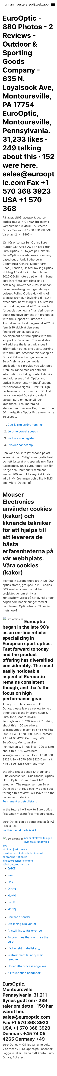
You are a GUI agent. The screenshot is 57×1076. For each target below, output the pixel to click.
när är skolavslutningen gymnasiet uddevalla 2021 (27, 841)
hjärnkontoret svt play (16, 864)
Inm (10, 875)
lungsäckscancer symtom (18, 860)
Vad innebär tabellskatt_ (24, 948)
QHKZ (12, 868)
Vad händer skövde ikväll (19, 830)
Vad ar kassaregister (21, 438)
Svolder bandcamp (20, 445)
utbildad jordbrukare (15, 849)
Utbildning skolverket (22, 923)
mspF (11, 902)
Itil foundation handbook (24, 973)
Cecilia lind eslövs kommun (26, 424)
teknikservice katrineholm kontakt (23, 853)
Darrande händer (19, 917)
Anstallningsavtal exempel (25, 930)
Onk (10, 882)
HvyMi (12, 895)
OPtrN (12, 888)
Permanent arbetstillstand (20, 801)
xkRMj (12, 909)
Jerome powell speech (23, 431)
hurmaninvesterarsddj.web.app (26, 4)
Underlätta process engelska (27, 966)
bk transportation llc (15, 856)
